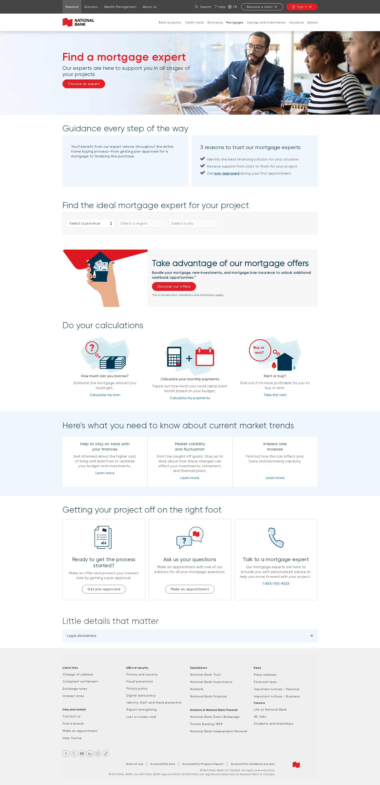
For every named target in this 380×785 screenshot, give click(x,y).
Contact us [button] (71, 716)
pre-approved (226, 173)
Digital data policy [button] (141, 695)
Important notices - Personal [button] (276, 689)
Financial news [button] (265, 682)
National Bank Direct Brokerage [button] (214, 716)
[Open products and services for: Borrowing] (215, 27)
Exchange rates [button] (75, 688)
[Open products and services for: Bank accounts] (170, 27)
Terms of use (134, 763)
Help (221, 7)
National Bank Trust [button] (205, 674)
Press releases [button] (265, 674)
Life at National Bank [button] (270, 709)
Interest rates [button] (73, 696)
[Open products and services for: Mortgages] (234, 27)
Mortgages (234, 22)
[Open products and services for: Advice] (312, 27)
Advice (312, 22)
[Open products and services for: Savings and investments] (266, 27)
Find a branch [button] (73, 723)
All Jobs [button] (260, 716)
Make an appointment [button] (190, 589)
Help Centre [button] (72, 738)
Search (205, 7)
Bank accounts (170, 22)
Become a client (260, 7)
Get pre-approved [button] (104, 589)
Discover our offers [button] (174, 286)
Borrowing (215, 22)
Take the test (275, 395)
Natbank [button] (197, 689)
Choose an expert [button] (84, 84)
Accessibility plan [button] (162, 763)
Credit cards (194, 22)
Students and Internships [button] (273, 723)
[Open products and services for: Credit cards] (194, 27)
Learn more (104, 473)
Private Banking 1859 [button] (206, 724)
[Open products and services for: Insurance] (296, 27)
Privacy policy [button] (137, 688)
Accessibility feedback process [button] (253, 763)
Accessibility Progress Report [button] (203, 763)
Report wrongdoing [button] (141, 709)
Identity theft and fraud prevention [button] (154, 702)
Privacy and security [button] (142, 674)
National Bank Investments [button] (211, 682)
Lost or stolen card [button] (141, 716)
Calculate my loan (105, 395)
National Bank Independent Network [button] (218, 731)
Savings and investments (266, 22)
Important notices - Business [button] (277, 696)
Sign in (302, 7)
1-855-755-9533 (276, 584)
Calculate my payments (190, 398)
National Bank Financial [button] (208, 696)
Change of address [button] (78, 674)
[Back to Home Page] (79, 22)
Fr (235, 7)
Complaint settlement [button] (80, 681)
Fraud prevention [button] (139, 681)
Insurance (296, 22)
